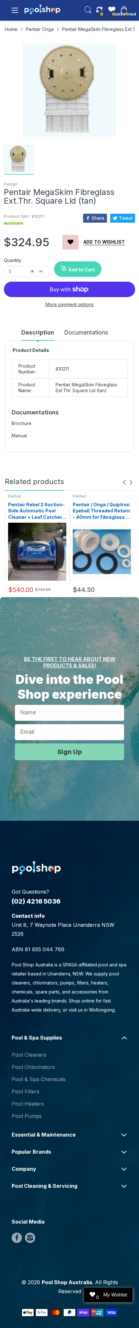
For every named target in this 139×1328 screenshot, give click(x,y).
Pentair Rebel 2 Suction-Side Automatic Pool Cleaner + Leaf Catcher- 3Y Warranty (36, 511)
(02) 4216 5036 (36, 901)
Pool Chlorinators (33, 1067)
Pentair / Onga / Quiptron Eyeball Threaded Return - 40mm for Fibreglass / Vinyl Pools (101, 511)
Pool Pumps (27, 1116)
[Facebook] (17, 1238)
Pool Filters (25, 1091)
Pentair (10, 184)
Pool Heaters (28, 1103)
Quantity (12, 260)
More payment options (70, 304)
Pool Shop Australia (67, 1282)
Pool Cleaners (29, 1055)
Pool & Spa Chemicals (39, 1079)
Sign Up (69, 752)
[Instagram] (30, 1238)
